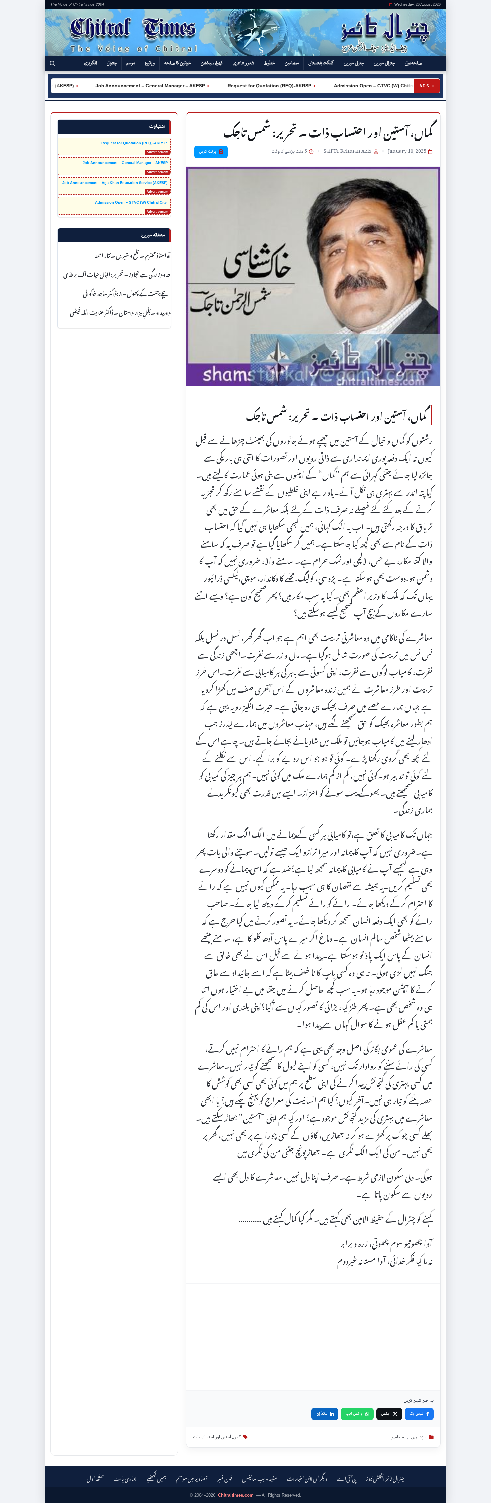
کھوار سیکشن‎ (212, 63)
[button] (52, 63)
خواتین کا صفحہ (177, 63)
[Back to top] (15, 1493)
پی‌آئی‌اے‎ (346, 1478)
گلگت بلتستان (321, 63)
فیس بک (417, 1413)
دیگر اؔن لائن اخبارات (307, 1478)
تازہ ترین (418, 1437)
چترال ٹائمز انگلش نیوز (385, 1478)
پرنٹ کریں (207, 151)
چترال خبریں (384, 63)
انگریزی (90, 63)
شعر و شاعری (243, 63)
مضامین (292, 63)
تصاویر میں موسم (191, 1478)
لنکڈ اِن (322, 1413)
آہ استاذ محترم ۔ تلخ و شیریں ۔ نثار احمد (132, 254)
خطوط (269, 63)
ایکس (385, 1413)
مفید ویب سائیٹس (259, 1478)
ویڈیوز (150, 63)
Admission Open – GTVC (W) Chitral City (356, 85)
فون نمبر (224, 1478)
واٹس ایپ (354, 1413)
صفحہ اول (413, 63)
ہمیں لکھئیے (156, 1478)
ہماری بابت (125, 1478)
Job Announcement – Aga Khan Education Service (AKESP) (115, 183)
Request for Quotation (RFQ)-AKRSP (245, 85)
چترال (112, 63)
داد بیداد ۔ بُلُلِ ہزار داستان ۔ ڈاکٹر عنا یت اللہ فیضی (120, 311)
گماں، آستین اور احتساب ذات (217, 1437)
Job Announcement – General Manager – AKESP (126, 85)
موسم (130, 63)
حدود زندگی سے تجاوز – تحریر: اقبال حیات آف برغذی (117, 273)
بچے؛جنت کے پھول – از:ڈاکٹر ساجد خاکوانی (127, 292)
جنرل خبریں (354, 63)
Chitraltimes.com (236, 1495)
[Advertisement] (313, 1337)
